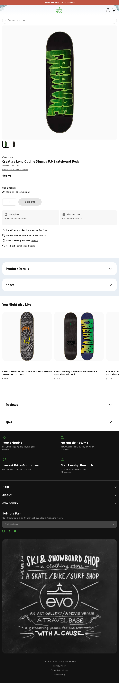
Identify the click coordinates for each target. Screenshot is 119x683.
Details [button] (42, 235)
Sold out (30, 202)
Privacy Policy (59, 666)
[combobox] (59, 20)
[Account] (108, 10)
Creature (7, 157)
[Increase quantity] (13, 202)
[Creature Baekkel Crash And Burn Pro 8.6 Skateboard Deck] (27, 336)
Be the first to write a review (15, 169)
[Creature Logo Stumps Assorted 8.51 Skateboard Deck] (79, 336)
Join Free (43, 230)
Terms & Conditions (59, 670)
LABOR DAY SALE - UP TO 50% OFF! (59, 2)
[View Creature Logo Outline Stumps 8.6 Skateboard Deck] (5, 144)
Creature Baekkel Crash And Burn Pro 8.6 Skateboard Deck (27, 373)
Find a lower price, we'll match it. (17, 469)
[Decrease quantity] (5, 202)
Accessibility (59, 674)
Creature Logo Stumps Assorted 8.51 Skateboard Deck (76, 373)
